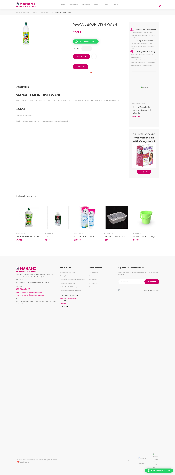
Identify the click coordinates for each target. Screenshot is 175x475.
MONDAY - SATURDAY (68, 298)
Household (44, 12)
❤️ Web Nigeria (23, 462)
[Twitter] (78, 72)
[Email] (91, 72)
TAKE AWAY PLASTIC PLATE (115, 237)
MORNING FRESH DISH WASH (28, 237)
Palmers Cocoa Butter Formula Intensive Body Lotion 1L (142, 110)
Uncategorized (138, 104)
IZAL (47, 237)
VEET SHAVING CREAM (84, 237)
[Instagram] (21, 309)
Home (18, 12)
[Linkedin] (82, 72)
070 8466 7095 (23, 289)
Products (26, 12)
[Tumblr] (86, 72)
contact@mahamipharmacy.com (29, 292)
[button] (86, 41)
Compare (80, 67)
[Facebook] (73, 72)
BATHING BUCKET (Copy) (144, 237)
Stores (35, 12)
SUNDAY (63, 304)
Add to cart (81, 56)
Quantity (75, 48)
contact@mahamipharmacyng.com (30, 295)
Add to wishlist (94, 56)
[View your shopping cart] (158, 4)
